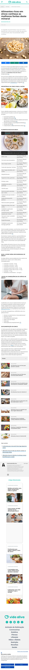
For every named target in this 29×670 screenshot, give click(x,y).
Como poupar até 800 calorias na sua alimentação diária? (14, 510)
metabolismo (13, 82)
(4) (16, 121)
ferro (12, 344)
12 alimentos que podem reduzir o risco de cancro (14, 550)
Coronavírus (14, 630)
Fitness (14, 635)
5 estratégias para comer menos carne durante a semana (13, 571)
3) (15, 118)
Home (2, 6)
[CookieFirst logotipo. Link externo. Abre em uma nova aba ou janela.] (1, 652)
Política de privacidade (22, 651)
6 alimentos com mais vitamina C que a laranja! (14, 591)
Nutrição (7, 6)
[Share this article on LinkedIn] (23, 63)
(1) (14, 116)
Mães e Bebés (14, 640)
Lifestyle (14, 637)
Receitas (14, 645)
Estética (14, 632)
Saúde (14, 647)
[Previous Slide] (3, 133)
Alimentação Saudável (15, 6)
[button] (14, 143)
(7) (20, 322)
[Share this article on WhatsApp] (14, 63)
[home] (14, 2)
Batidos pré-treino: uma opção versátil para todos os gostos (14, 489)
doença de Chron (5, 308)
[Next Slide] (26, 133)
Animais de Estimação (14, 627)
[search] (26, 2)
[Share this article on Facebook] (5, 63)
